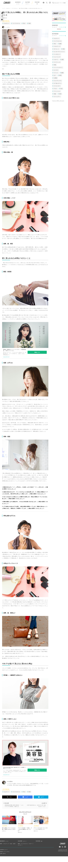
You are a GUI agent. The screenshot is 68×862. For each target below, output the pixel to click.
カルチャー (6, 23)
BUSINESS (4, 841)
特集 (55, 64)
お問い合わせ (3, 853)
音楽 (55, 93)
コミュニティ (57, 96)
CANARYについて (4, 849)
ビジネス (56, 70)
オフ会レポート (57, 83)
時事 (1, 843)
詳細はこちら (37, 352)
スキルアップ (57, 46)
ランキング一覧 (62, 27)
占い (55, 75)
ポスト (11, 797)
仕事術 (55, 78)
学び (24, 23)
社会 (61, 88)
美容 (29, 23)
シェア (26, 797)
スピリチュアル (57, 80)
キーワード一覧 (62, 35)
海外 (60, 93)
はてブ (42, 797)
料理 (60, 75)
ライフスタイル (6, 20)
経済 (14, 843)
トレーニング (57, 56)
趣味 (62, 72)
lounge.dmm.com (6, 356)
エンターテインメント (59, 51)
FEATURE (39, 841)
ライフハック (57, 62)
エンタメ (20, 845)
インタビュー (57, 54)
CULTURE (22, 841)
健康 (60, 43)
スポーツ (56, 59)
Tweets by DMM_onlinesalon (58, 100)
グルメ (55, 88)
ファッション (57, 91)
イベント (56, 72)
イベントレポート (58, 67)
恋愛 (62, 59)
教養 (19, 843)
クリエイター (57, 85)
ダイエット (56, 49)
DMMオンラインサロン (5, 851)
